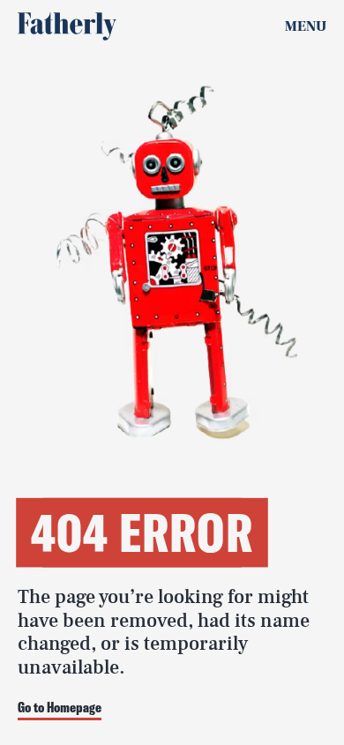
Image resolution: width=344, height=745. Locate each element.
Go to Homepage (59, 708)
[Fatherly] (67, 26)
